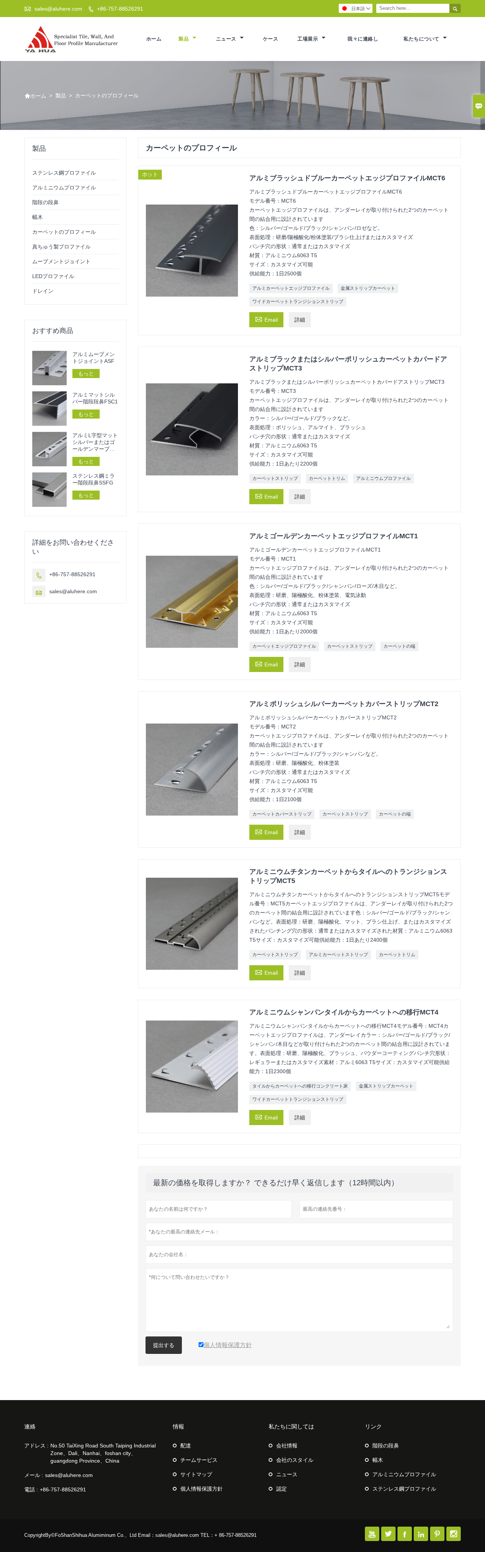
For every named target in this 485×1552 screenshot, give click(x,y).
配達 (185, 1446)
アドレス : (36, 1446)
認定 (281, 1489)
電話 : (31, 1489)
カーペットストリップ (275, 478)
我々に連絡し (362, 39)
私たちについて (422, 39)
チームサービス (198, 1460)
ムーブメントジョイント (61, 261)
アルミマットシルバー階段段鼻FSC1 (95, 398)
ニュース (227, 39)
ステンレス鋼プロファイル (64, 173)
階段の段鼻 (45, 202)
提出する (163, 1345)
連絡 (30, 1426)
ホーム (154, 39)
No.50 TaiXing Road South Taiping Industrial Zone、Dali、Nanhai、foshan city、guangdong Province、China (103, 1453)
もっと (86, 373)
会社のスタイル (294, 1460)
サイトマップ (196, 1474)
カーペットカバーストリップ (281, 814)
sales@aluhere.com (58, 9)
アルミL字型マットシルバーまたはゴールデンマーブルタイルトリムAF (95, 442)
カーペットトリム (327, 478)
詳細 (299, 320)
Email (266, 319)
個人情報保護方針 (201, 1489)
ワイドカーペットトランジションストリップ (297, 301)
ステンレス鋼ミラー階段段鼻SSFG (93, 479)
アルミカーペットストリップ (338, 954)
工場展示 (308, 39)
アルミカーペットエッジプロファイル (291, 288)
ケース (270, 39)
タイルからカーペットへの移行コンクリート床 (300, 1086)
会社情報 (286, 1446)
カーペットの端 (399, 646)
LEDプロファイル (53, 276)
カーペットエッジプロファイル (284, 646)
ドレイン (42, 291)
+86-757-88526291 (120, 9)
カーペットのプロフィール (64, 232)
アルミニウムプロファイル (383, 478)
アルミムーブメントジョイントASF (93, 357)
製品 (184, 39)
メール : (33, 1475)
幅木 (37, 217)
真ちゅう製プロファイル (61, 247)
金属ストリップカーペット (368, 288)
